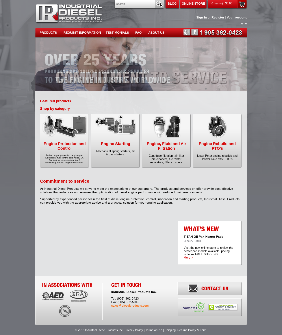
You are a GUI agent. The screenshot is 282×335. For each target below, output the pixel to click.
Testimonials (117, 32)
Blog (172, 3)
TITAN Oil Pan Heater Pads (203, 236)
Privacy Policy (133, 330)
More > (188, 257)
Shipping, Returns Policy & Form (186, 330)
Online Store (193, 3)
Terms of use (153, 330)
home (243, 23)
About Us (156, 32)
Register (218, 17)
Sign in (201, 17)
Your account (237, 17)
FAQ (138, 32)
